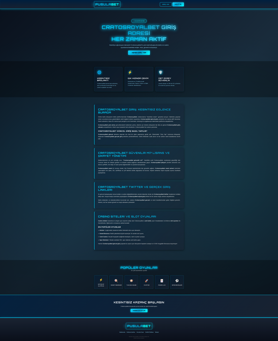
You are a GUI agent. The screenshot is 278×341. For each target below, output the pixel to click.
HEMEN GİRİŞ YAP (139, 52)
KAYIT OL (178, 4)
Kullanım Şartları (131, 332)
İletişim (157, 332)
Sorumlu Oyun (140, 332)
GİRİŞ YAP (165, 4)
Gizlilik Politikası (149, 332)
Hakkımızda (122, 332)
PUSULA (107, 4)
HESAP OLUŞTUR (139, 310)
